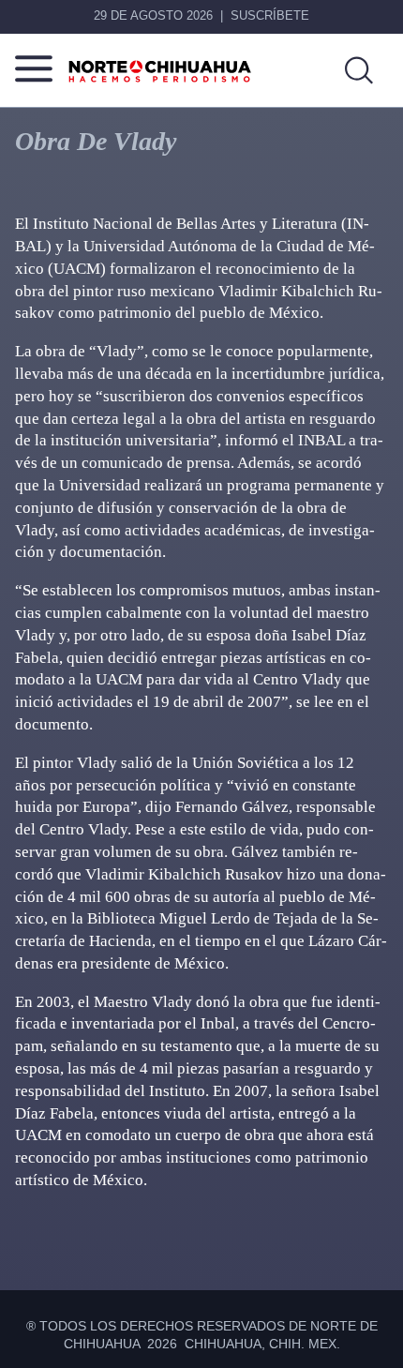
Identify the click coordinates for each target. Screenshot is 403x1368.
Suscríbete (270, 15)
